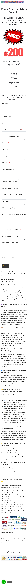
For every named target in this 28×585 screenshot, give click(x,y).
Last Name (5, 110)
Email (4, 123)
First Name (5, 103)
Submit (5, 266)
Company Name (6, 116)
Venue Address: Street (8, 169)
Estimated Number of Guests (10, 188)
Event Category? (7, 201)
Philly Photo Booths (8, 567)
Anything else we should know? (10, 242)
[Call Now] (4, 582)
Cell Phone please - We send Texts (12, 129)
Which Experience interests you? (11, 136)
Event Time (5, 149)
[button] (26, 2)
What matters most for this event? (11, 229)
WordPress (12, 570)
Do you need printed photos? (10, 236)
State (13, 175)
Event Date (5, 143)
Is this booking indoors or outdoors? (12, 223)
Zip (20, 175)
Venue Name (6, 162)
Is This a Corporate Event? (9, 181)
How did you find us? (8, 257)
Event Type (5, 156)
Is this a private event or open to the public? (14, 215)
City (3, 175)
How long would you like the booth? (12, 194)
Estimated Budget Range (9, 208)
